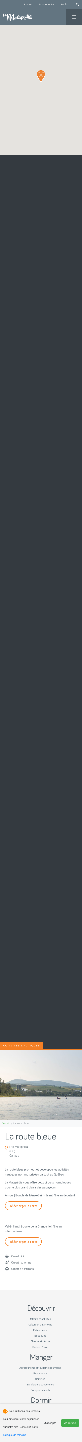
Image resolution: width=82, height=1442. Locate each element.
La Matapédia (18, 17)
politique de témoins (14, 1434)
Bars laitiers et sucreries (40, 1384)
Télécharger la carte (23, 1206)
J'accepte (50, 1422)
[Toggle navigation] (74, 17)
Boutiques (40, 1335)
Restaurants (40, 1373)
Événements (40, 1330)
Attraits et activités (40, 1319)
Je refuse (70, 1422)
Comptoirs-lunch (40, 1390)
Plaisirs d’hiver (40, 1347)
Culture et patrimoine (40, 1324)
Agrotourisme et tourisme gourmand (40, 1367)
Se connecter (46, 4)
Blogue (28, 4)
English (65, 4)
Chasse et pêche (40, 1341)
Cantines (40, 1378)
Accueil (6, 1123)
